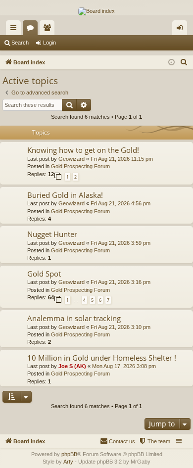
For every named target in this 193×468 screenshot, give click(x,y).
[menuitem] (184, 62)
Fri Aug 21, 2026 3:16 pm (120, 282)
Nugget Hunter (52, 234)
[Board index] (96, 11)
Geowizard (71, 159)
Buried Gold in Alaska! (65, 195)
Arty (68, 462)
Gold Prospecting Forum (80, 166)
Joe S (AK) (72, 366)
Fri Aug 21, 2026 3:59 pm (120, 243)
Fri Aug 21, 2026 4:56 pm (120, 203)
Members (49, 29)
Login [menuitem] (181, 29)
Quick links (15, 29)
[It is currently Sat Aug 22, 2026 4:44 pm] (171, 62)
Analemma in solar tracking (74, 318)
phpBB (69, 454)
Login (49, 43)
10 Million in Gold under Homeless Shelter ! (101, 358)
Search (20, 43)
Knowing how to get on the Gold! (83, 150)
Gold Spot (44, 274)
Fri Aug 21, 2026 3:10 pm (120, 327)
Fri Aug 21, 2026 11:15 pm (122, 159)
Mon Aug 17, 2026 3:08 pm (124, 366)
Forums (32, 29)
